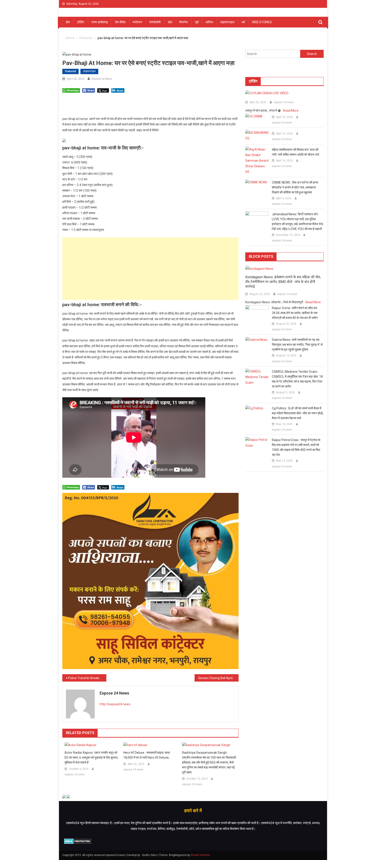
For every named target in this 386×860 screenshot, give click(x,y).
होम (68, 22)
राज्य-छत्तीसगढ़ (99, 22)
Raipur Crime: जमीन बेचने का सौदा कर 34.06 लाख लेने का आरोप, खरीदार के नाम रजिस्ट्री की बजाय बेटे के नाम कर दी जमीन (295, 313)
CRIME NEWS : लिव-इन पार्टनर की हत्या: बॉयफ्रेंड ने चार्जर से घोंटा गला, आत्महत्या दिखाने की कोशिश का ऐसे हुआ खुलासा (295, 187)
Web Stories (262, 22)
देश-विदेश (120, 22)
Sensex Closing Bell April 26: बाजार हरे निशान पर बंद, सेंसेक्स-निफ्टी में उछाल (218, 678)
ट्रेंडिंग (80, 22)
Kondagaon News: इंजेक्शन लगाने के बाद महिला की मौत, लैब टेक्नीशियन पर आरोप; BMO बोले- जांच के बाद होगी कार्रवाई (283, 282)
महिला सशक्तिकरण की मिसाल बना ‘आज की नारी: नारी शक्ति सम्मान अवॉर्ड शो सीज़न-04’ (296, 152)
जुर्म (197, 22)
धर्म (243, 22)
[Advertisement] (150, 268)
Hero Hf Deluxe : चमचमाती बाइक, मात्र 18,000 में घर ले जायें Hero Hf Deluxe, (146, 755)
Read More (290, 110)
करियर (209, 22)
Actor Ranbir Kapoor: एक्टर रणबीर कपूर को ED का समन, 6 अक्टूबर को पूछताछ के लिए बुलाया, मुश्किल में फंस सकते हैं (91, 757)
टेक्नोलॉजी (155, 22)
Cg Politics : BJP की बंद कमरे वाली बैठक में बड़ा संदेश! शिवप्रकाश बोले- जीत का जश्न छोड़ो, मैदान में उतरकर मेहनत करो (297, 413)
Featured (70, 71)
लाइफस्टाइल (227, 22)
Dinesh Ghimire (200, 855)
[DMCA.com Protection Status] (77, 841)
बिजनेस (183, 22)
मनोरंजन (137, 22)
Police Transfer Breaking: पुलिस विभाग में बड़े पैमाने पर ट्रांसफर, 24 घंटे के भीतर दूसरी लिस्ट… (87, 678)
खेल (170, 22)
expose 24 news (102, 78)
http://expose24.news (115, 704)
